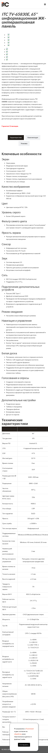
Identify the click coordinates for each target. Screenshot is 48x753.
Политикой (30, 729)
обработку (18, 734)
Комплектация (33, 137)
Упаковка (24, 143)
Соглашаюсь (24, 745)
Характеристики (16, 137)
